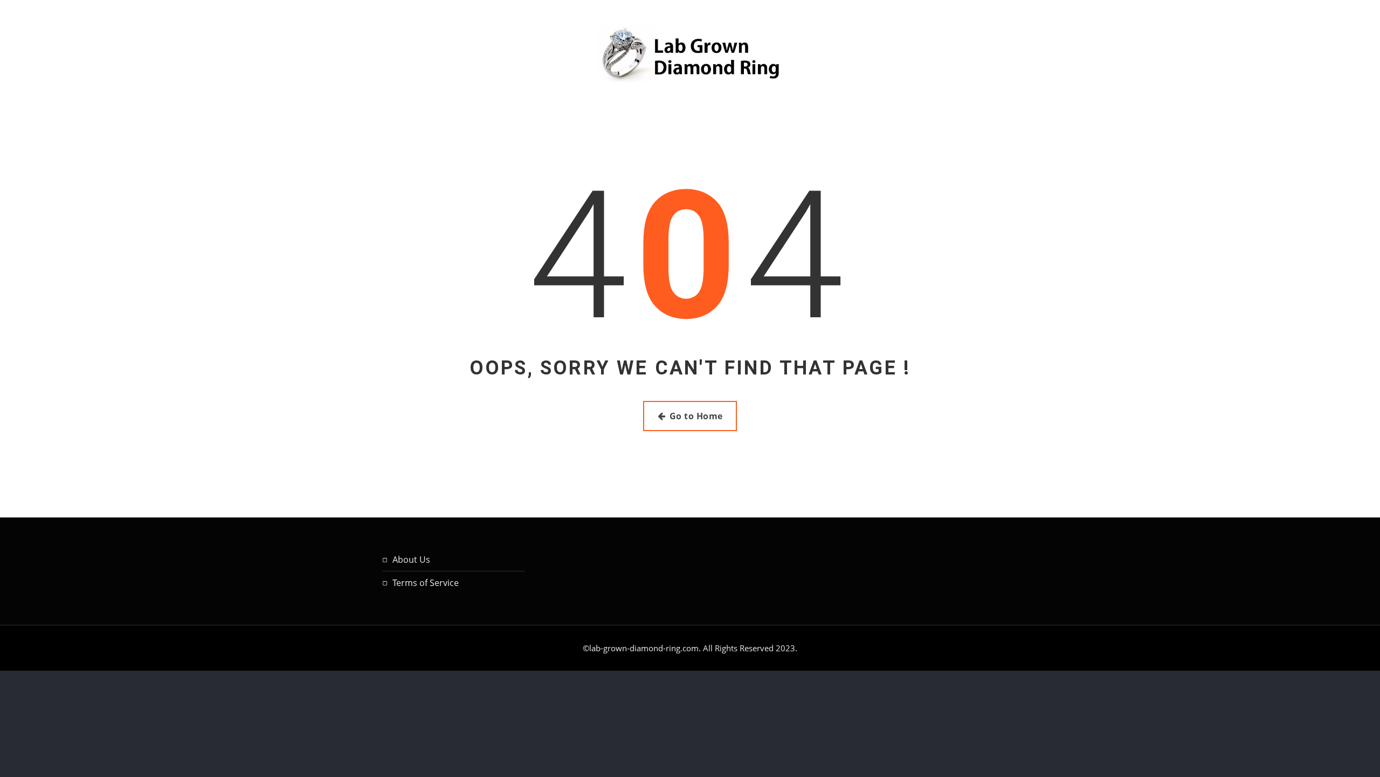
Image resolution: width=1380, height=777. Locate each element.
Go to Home (696, 416)
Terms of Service (425, 583)
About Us (411, 559)
